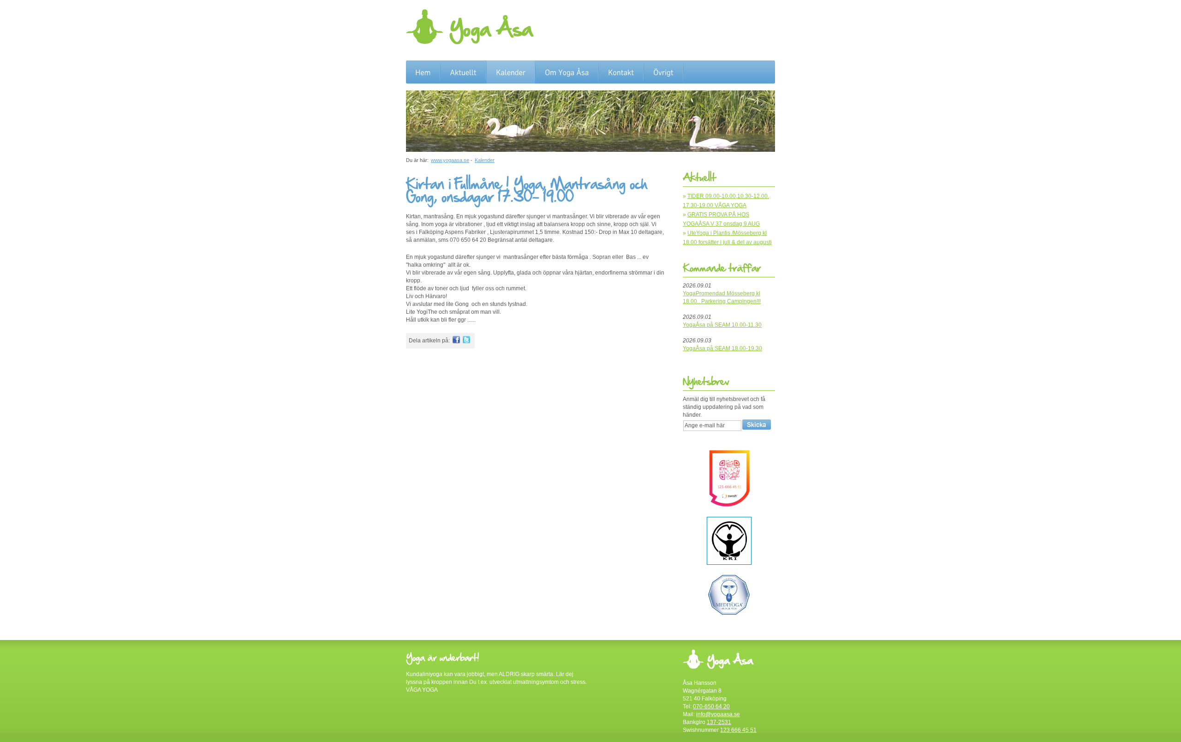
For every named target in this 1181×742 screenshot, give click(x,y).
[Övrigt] (663, 72)
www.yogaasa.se (450, 160)
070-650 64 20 (711, 706)
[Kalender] (511, 72)
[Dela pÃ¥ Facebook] (456, 341)
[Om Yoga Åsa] (567, 72)
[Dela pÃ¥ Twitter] (466, 341)
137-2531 (719, 722)
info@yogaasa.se (718, 714)
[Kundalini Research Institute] (729, 563)
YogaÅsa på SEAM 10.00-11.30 (722, 325)
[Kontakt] (621, 72)
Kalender (485, 160)
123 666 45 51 (738, 730)
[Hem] (423, 72)
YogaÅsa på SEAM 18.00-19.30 (722, 348)
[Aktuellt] (463, 72)
